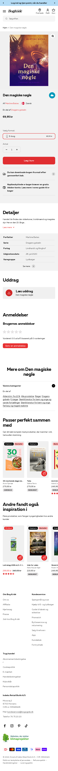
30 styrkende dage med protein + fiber (13, 481)
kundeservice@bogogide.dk (20, 712)
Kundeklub (37, 640)
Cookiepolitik (9, 667)
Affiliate (6, 604)
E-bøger (14, 399)
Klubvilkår (7, 681)
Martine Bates (12, 103)
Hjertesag (7, 609)
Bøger (38, 396)
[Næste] (54, 3)
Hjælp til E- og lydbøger (43, 604)
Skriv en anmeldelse (15, 345)
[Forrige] (3, 3)
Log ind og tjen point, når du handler (29, 3)
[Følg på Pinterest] (19, 726)
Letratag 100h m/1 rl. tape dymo (13, 565)
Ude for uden (32, 565)
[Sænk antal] (6, 149)
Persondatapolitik (11, 686)
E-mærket (7, 672)
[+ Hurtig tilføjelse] (44, 473)
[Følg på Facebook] (5, 726)
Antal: (5, 144)
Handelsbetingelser (12, 676)
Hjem (5, 28)
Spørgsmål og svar (40, 599)
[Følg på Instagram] (12, 726)
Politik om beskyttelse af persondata (16, 760)
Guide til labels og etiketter (40, 611)
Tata (29, 481)
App (34, 635)
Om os (6, 599)
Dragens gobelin (18, 110)
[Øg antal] (16, 149)
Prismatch (36, 617)
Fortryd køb (37, 645)
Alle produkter (27, 396)
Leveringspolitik (26, 763)
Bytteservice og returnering (39, 624)
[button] (8, 573)
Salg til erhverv (38, 630)
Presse (6, 614)
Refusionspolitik (39, 760)
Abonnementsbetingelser (14, 660)
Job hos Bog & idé (11, 619)
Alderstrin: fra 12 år (11, 396)
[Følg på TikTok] (26, 726)
